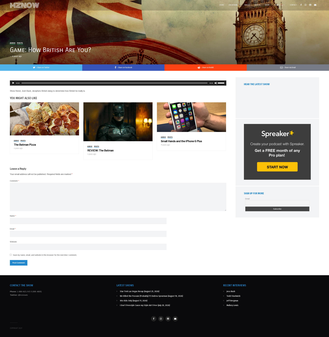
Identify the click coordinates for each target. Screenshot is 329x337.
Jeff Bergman (232, 300)
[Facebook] (301, 5)
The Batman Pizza (25, 144)
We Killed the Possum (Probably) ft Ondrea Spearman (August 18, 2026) (151, 296)
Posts (20, 43)
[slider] (221, 82)
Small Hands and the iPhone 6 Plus (181, 141)
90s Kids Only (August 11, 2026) (133, 300)
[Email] (315, 5)
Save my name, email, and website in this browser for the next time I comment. (45, 255)
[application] (118, 83)
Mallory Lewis (232, 305)
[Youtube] (310, 5)
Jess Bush (231, 291)
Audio (12, 43)
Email (13, 229)
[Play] (13, 83)
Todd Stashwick (233, 296)
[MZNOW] (24, 5)
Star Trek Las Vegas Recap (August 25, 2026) (139, 291)
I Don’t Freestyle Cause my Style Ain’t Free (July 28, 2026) (145, 305)
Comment (14, 181)
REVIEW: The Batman (100, 150)
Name (13, 216)
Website (13, 242)
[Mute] (215, 83)
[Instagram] (305, 5)
